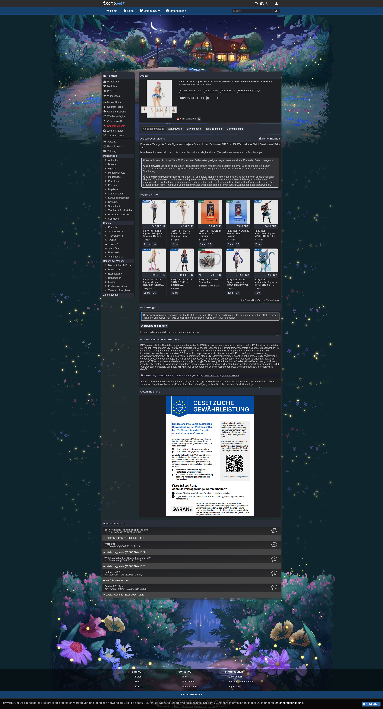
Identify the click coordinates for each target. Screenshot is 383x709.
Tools (185, 676)
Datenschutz (235, 676)
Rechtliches (113, 146)
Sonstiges (113, 218)
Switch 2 (113, 244)
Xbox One (114, 248)
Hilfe (137, 681)
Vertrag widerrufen (191, 694)
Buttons (112, 164)
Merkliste (112, 86)
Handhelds (114, 252)
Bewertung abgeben (155, 326)
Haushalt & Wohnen (113, 261)
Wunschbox (113, 96)
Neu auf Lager (114, 102)
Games (107, 223)
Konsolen (113, 227)
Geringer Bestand (116, 111)
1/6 (233, 90)
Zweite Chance (115, 130)
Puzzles (112, 185)
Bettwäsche (114, 269)
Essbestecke (115, 273)
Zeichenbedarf (110, 294)
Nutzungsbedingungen (241, 681)
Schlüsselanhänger (118, 198)
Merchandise (110, 156)
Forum (138, 676)
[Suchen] (275, 11)
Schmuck (113, 202)
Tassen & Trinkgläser (119, 290)
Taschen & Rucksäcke (120, 210)
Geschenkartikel (115, 121)
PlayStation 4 (116, 231)
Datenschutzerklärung (289, 702)
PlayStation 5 (116, 235)
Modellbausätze (116, 172)
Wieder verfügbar (116, 116)
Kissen (111, 282)
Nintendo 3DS (116, 256)
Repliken (113, 189)
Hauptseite (113, 81)
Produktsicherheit (214, 129)
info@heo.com (231, 375)
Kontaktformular (183, 384)
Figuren (112, 168)
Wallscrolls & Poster (118, 214)
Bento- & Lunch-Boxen (120, 265)
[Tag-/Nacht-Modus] (261, 3)
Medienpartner (189, 686)
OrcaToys (255, 90)
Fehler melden (271, 138)
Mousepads (114, 177)
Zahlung (111, 151)
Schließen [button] (372, 704)
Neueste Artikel (115, 107)
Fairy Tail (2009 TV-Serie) (202, 84)
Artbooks (113, 160)
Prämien (111, 91)
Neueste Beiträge (114, 523)
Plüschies (113, 181)
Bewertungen (194, 129)
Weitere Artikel (175, 129)
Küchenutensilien (117, 286)
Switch (112, 240)
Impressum (234, 686)
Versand (111, 141)
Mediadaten (188, 681)
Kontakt (139, 686)
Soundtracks (114, 206)
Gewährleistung (235, 129)
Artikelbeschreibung (153, 129)
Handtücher (114, 278)
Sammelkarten (116, 193)
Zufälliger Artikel (115, 135)
